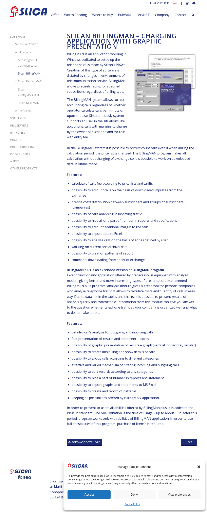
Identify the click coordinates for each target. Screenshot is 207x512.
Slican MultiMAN (28, 103)
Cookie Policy (132, 504)
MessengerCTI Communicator (27, 62)
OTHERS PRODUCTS (23, 168)
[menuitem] (54, 14)
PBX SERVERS (19, 125)
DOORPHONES (20, 154)
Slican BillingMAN (29, 73)
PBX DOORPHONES (23, 147)
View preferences (179, 494)
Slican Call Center (26, 44)
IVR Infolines (23, 111)
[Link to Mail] (194, 3)
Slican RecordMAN (30, 81)
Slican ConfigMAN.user (28, 92)
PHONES (16, 140)
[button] (199, 467)
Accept (89, 494)
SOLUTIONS (18, 118)
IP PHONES (17, 132)
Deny (134, 494)
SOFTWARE (17, 36)
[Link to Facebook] (182, 3)
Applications (23, 52)
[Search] (193, 14)
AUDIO (14, 161)
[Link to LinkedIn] (188, 3)
